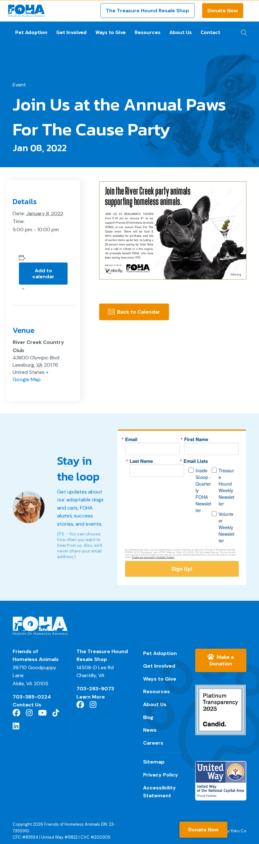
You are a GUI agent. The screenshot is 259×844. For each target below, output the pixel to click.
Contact (210, 32)
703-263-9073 (95, 688)
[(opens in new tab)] (220, 709)
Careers (153, 743)
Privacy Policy (160, 774)
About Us (180, 32)
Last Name (141, 461)
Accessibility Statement (159, 791)
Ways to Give (110, 32)
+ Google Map (31, 376)
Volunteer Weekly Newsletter (226, 527)
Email (131, 439)
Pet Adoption (31, 32)
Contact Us (27, 704)
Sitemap (154, 761)
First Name (196, 439)
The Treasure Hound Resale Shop (147, 10)
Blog (148, 717)
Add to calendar (43, 273)
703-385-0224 (32, 696)
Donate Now (223, 10)
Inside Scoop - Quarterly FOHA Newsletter (203, 490)
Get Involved (71, 32)
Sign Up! (182, 568)
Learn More (90, 696)
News (150, 730)
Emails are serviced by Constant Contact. (153, 557)
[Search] (242, 30)
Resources (147, 32)
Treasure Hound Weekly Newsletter (226, 487)
